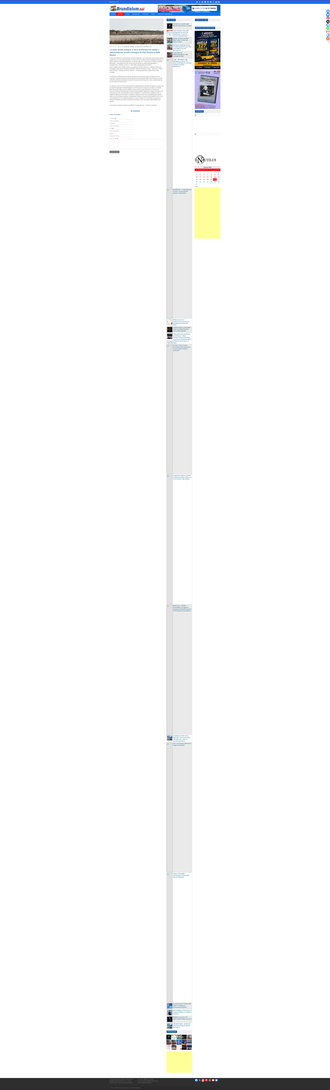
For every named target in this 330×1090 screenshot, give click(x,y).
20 (207, 179)
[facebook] (199, 2)
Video (153, 14)
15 (215, 177)
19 (204, 179)
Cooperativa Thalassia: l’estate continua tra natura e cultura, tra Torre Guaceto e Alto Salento (182, 477)
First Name (112, 118)
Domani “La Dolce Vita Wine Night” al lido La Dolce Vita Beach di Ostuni (181, 40)
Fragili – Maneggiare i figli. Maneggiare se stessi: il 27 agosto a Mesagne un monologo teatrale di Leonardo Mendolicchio (182, 63)
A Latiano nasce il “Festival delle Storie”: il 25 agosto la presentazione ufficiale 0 (182, 1005)
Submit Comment (114, 152)
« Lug (196, 186)
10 (196, 177)
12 (204, 177)
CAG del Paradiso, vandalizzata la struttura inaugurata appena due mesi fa (182, 1025)
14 (211, 177)
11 (200, 177)
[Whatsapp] (328, 28)
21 (211, 179)
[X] (328, 21)
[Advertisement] (179, 1062)
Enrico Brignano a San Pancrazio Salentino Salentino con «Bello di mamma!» (182, 1012)
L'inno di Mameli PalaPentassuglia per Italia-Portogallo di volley (180, 54)
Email (111, 128)
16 (218, 177)
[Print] (328, 38)
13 (207, 177)
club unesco (140, 46)
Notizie (120, 14)
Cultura (145, 14)
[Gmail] (328, 32)
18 (200, 179)
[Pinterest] (206, 1080)
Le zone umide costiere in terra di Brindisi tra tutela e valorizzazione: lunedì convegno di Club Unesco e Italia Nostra (135, 52)
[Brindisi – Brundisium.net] (127, 8)
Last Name (112, 123)
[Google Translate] (328, 35)
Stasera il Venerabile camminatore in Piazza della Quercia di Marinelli (181, 875)
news (133, 46)
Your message (113, 138)
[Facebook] (328, 11)
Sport (127, 14)
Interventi (136, 14)
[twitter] (197, 2)
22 (215, 179)
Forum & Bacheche (165, 14)
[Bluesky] (328, 14)
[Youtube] (213, 1080)
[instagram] (208, 2)
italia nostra (146, 46)
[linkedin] (205, 2)
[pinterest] (202, 2)
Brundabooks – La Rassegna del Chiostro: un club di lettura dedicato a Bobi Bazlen (182, 191)
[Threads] (209, 1080)
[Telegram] (328, 25)
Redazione (126, 46)
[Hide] (329, 42)
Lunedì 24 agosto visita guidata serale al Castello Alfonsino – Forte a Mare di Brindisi (182, 329)
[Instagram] (328, 18)
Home (113, 14)
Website (112, 133)
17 (196, 179)
